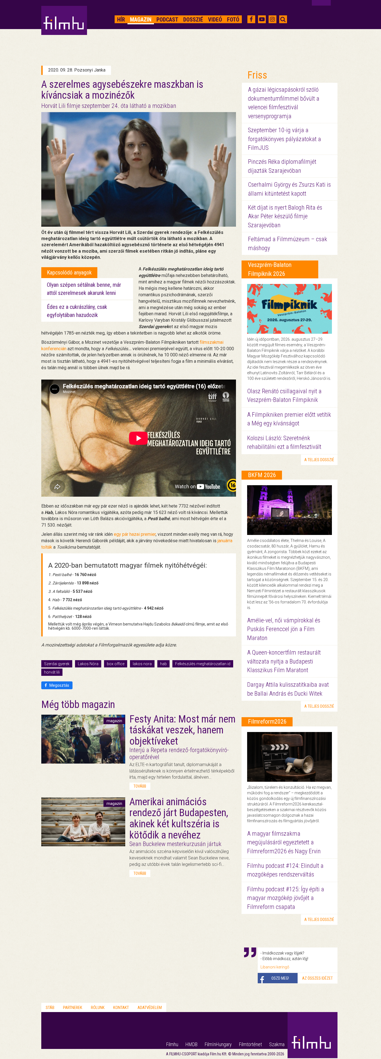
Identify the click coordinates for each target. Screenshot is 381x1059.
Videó (215, 19)
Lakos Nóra (88, 664)
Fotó (233, 19)
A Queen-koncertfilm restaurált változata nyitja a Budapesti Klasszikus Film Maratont (284, 661)
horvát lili (52, 672)
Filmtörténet (250, 1044)
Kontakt (121, 1007)
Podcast (167, 19)
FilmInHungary (218, 1044)
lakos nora (142, 664)
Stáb (50, 1007)
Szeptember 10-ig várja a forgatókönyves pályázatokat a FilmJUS (284, 139)
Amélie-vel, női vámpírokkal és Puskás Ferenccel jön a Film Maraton (283, 629)
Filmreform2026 (267, 721)
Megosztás (59, 685)
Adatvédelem (150, 1007)
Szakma (276, 1044)
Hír (121, 19)
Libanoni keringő (275, 967)
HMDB (191, 1044)
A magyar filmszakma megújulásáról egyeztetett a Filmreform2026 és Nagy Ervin (284, 842)
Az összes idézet (317, 978)
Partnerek (72, 1007)
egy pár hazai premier (135, 534)
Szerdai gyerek (56, 664)
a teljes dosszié (319, 460)
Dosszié (193, 19)
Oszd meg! (280, 978)
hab (163, 664)
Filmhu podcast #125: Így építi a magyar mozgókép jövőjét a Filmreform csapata (285, 898)
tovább (140, 786)
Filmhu (172, 1044)
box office (115, 664)
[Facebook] (251, 19)
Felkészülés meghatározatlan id (202, 664)
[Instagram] (272, 19)
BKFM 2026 (262, 475)
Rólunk (98, 1007)
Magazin (140, 19)
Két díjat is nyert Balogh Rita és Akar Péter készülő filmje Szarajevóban (285, 216)
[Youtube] (262, 19)
